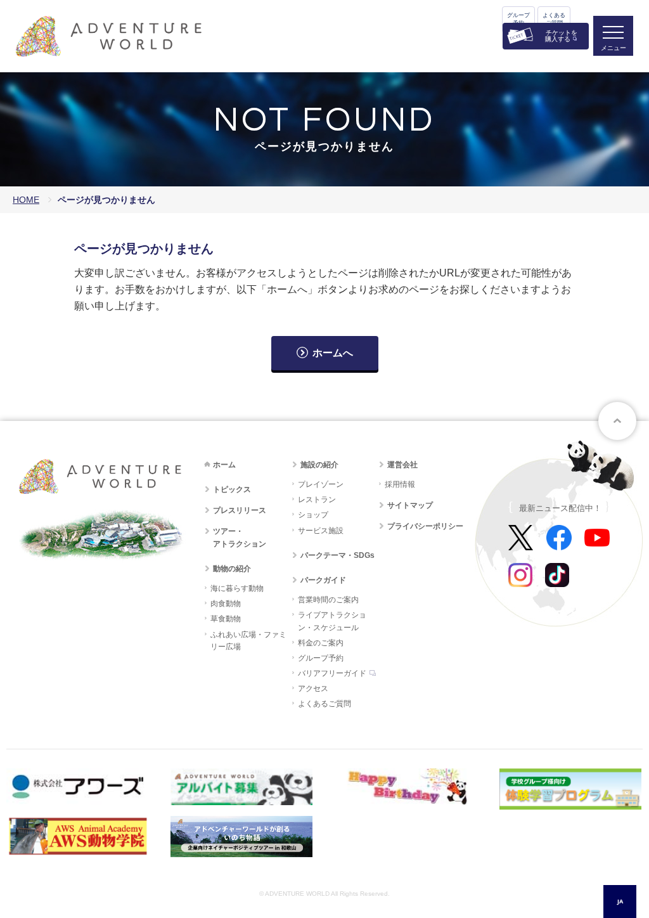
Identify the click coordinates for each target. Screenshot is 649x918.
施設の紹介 (319, 464)
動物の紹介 (232, 568)
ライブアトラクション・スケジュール (332, 621)
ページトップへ (617, 421)
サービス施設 (321, 530)
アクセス (313, 688)
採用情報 (400, 484)
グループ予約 (518, 19)
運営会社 (402, 464)
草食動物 (225, 618)
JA (620, 901)
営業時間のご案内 (328, 599)
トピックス (232, 489)
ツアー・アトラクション (239, 537)
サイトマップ (410, 505)
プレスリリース (239, 510)
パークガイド (323, 580)
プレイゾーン (321, 484)
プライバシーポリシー (425, 526)
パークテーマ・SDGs (337, 555)
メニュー (613, 47)
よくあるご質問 (554, 19)
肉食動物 (225, 603)
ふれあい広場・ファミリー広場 (248, 640)
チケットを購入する (561, 35)
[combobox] (619, 901)
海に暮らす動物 (237, 588)
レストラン (317, 499)
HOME (26, 200)
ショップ (313, 514)
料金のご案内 (321, 642)
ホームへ (332, 352)
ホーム (224, 464)
